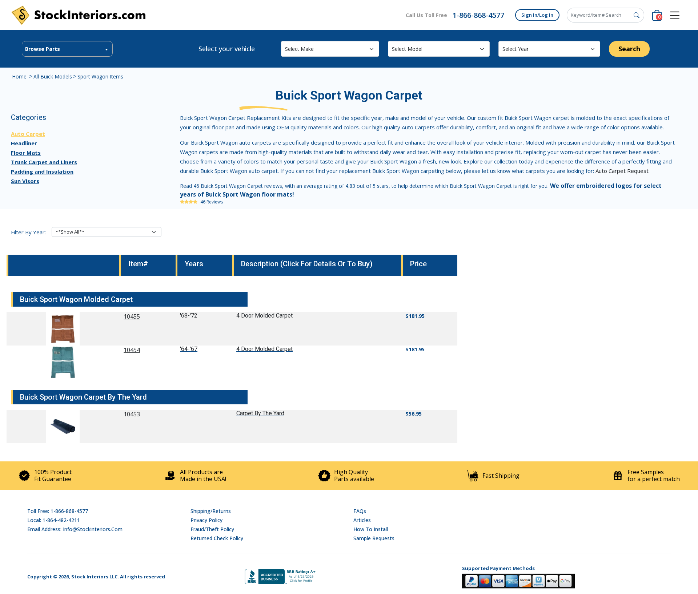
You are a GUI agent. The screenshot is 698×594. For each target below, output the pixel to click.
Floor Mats (26, 152)
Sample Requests (373, 538)
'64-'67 (188, 349)
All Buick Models (52, 76)
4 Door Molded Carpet (264, 315)
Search (629, 48)
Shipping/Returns (210, 511)
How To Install (370, 529)
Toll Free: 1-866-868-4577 (57, 511)
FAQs (359, 511)
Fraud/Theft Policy (212, 529)
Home (19, 76)
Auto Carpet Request (622, 170)
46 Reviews (211, 202)
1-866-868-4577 (478, 15)
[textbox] (67, 49)
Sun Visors (25, 181)
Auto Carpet (28, 133)
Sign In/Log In (537, 15)
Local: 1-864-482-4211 (53, 520)
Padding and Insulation (42, 171)
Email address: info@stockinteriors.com (75, 529)
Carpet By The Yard (260, 413)
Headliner (24, 143)
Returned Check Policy (216, 538)
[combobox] (67, 49)
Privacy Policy (206, 520)
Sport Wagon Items (100, 76)
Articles (362, 520)
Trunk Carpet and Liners (44, 162)
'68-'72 (188, 315)
